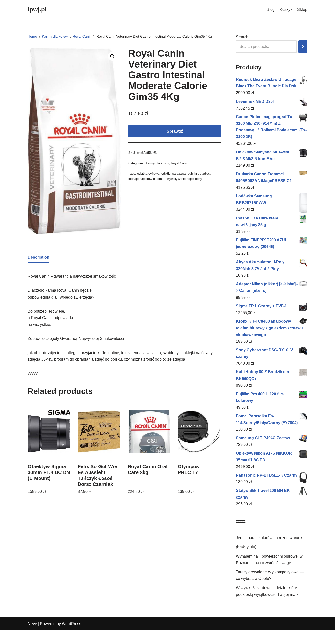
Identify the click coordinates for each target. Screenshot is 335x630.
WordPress (71, 624)
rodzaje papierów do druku (146, 179)
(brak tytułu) (246, 547)
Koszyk (286, 9)
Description (38, 257)
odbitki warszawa (173, 173)
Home (32, 36)
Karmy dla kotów (55, 36)
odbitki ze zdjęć (199, 173)
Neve (32, 624)
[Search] (302, 46)
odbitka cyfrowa (148, 173)
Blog (271, 9)
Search (242, 37)
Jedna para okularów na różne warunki (269, 538)
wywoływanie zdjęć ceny (184, 179)
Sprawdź (175, 131)
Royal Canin (82, 36)
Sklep (302, 9)
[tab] (38, 257)
